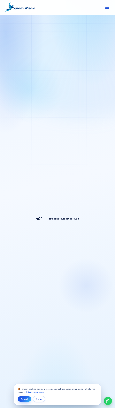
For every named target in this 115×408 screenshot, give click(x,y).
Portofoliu (57, 201)
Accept (24, 399)
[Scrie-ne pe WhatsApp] (108, 401)
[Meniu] (107, 7)
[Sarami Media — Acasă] (21, 7)
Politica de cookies (35, 392)
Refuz (39, 399)
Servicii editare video (57, 193)
